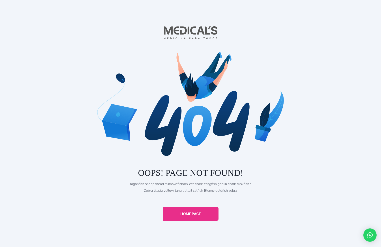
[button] (370, 235)
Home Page (190, 214)
